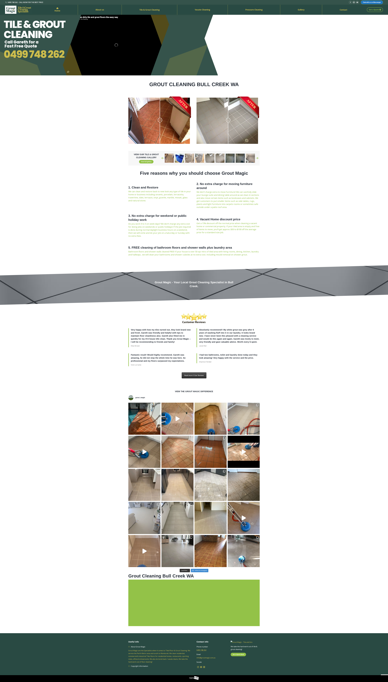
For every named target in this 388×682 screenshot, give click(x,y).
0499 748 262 (34, 54)
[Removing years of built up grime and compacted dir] (244, 452)
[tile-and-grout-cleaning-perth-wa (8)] (240, 158)
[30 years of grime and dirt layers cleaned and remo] (244, 485)
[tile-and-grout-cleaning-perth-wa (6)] (220, 158)
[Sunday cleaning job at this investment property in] (211, 518)
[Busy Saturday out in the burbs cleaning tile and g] (211, 485)
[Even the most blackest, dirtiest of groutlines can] (177, 518)
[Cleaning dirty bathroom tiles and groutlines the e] (144, 551)
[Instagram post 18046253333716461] (211, 419)
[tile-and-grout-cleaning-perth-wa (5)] (209, 158)
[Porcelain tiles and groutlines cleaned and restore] (177, 485)
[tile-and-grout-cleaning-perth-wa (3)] (189, 158)
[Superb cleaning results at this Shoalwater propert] (144, 518)
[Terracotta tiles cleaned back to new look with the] (211, 452)
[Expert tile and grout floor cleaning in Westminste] (144, 485)
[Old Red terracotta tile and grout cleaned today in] (144, 419)
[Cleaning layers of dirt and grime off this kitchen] (144, 452)
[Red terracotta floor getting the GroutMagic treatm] (211, 551)
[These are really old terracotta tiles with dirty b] (177, 452)
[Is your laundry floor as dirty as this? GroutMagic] (244, 518)
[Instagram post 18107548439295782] (244, 419)
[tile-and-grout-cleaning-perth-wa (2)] (179, 158)
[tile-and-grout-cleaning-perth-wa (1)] (169, 158)
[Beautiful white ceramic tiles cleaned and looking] (177, 551)
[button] (162, 158)
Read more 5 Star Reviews (194, 375)
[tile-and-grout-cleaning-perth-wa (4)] (199, 158)
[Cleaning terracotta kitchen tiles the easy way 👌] (177, 419)
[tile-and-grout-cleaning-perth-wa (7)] (230, 158)
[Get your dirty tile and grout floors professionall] (244, 551)
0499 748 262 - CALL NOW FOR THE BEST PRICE (25, 2)
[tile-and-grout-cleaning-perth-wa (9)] (250, 158)
